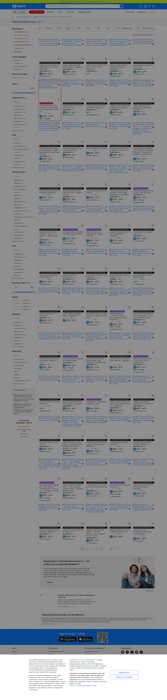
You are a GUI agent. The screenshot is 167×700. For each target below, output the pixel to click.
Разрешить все (124, 672)
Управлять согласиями (124, 677)
